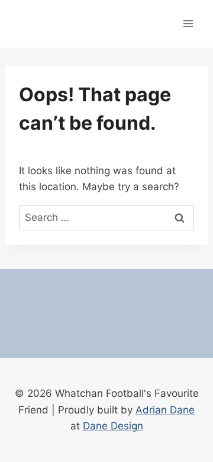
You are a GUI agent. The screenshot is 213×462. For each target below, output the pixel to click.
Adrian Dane (165, 410)
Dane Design (113, 426)
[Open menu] (188, 23)
